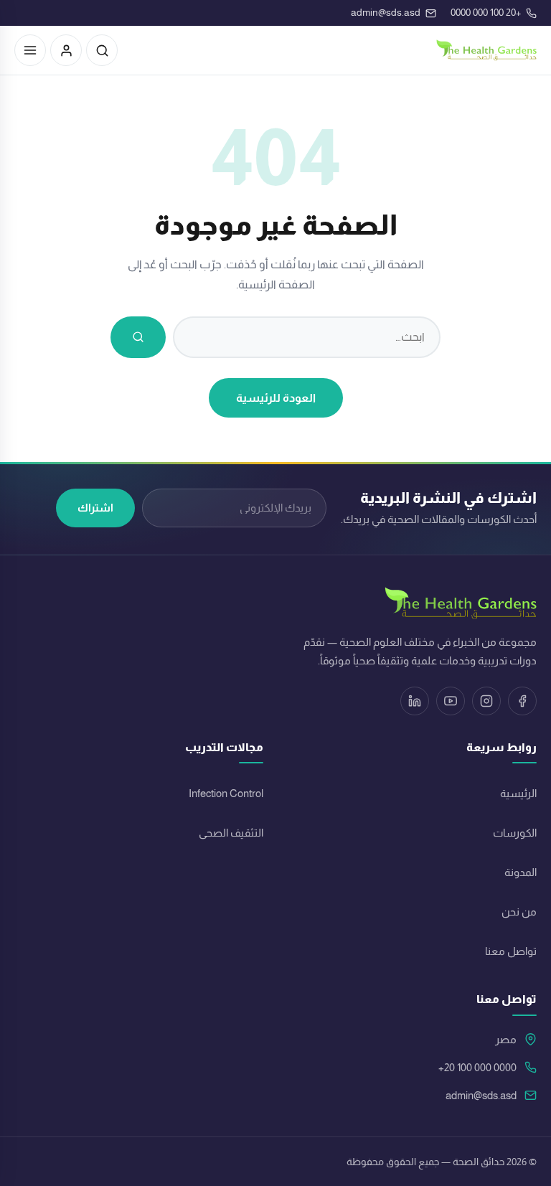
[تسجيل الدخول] (66, 50)
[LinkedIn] (414, 701)
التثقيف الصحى (231, 833)
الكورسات (515, 833)
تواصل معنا (511, 951)
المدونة (520, 872)
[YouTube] (450, 701)
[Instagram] (486, 701)
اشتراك (95, 508)
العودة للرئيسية (276, 397)
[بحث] (102, 50)
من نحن (519, 912)
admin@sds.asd (481, 1095)
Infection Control (226, 793)
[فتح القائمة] (30, 50)
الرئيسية (518, 793)
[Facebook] (522, 701)
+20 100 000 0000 (477, 1067)
